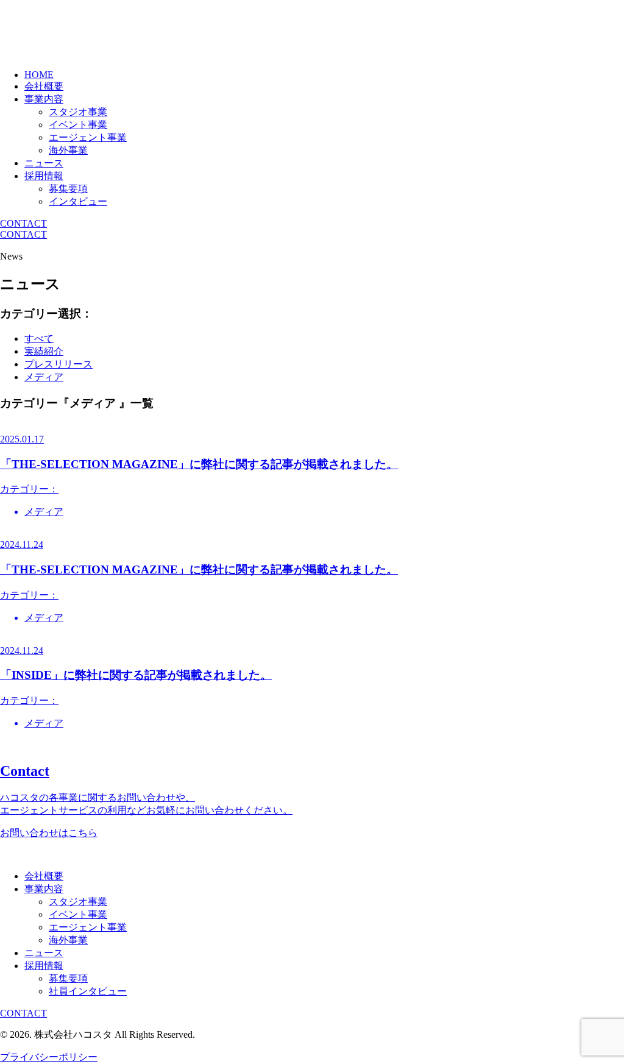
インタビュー (78, 201)
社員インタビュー (88, 991)
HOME (39, 74)
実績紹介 (43, 351)
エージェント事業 (88, 137)
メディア (43, 377)
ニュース (43, 163)
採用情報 (43, 176)
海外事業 (68, 150)
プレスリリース (58, 364)
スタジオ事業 (78, 112)
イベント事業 (78, 124)
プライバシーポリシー (49, 1057)
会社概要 (43, 86)
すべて (39, 338)
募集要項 (68, 188)
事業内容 (43, 99)
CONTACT (23, 223)
